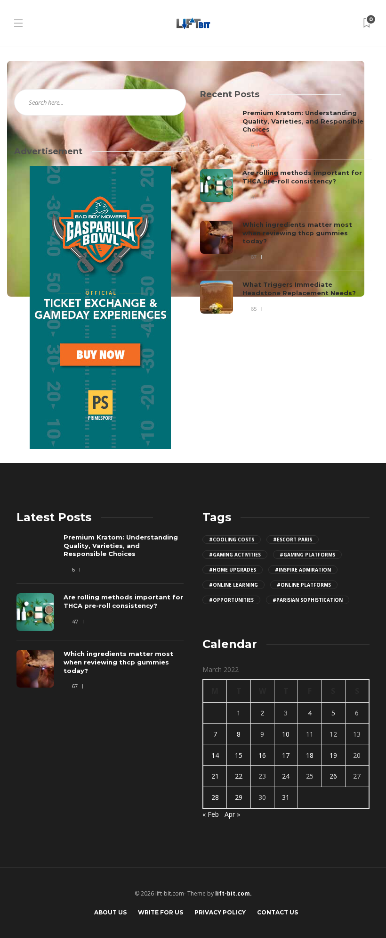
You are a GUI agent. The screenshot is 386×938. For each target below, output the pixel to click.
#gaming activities (235, 554)
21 (215, 776)
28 (215, 797)
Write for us (160, 912)
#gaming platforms (307, 554)
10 (286, 734)
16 (262, 755)
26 (333, 776)
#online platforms (304, 584)
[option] (286, 211)
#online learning (233, 584)
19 (333, 755)
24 (286, 776)
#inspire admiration (303, 569)
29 (238, 797)
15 (238, 755)
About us (110, 912)
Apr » (232, 814)
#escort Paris (292, 539)
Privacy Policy (220, 912)
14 (215, 755)
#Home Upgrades (232, 569)
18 (310, 755)
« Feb (210, 814)
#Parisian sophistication (308, 600)
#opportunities (231, 600)
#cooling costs (231, 539)
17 (286, 755)
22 (238, 776)
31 (286, 797)
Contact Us (277, 912)
